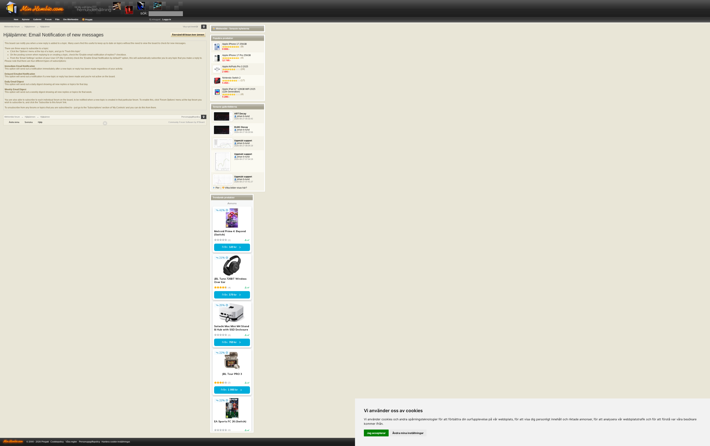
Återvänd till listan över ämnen (188, 34)
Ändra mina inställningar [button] (408, 433)
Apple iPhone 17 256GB (234, 44)
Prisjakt (88, 19)
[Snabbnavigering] (204, 27)
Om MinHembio (70, 19)
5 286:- (225, 97)
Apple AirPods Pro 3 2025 (235, 66)
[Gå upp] (105, 123)
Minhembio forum (12, 117)
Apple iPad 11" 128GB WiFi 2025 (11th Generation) (238, 90)
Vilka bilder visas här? (235, 187)
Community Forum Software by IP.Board (186, 122)
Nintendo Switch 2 (231, 78)
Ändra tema (14, 122)
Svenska (29, 122)
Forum (48, 19)
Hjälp (40, 122)
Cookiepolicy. (57, 441)
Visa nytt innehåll (190, 27)
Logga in (166, 19)
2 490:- (225, 71)
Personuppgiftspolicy (190, 117)
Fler (217, 187)
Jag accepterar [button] (376, 433)
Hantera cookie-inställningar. (116, 441)
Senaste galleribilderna (225, 107)
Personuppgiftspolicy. (89, 441)
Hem (16, 19)
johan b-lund (243, 116)
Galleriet (37, 19)
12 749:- (226, 60)
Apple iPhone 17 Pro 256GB (236, 55)
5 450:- (225, 83)
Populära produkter (223, 38)
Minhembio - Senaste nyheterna (232, 28)
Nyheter (26, 19)
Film (57, 19)
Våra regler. (71, 441)
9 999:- (225, 49)
